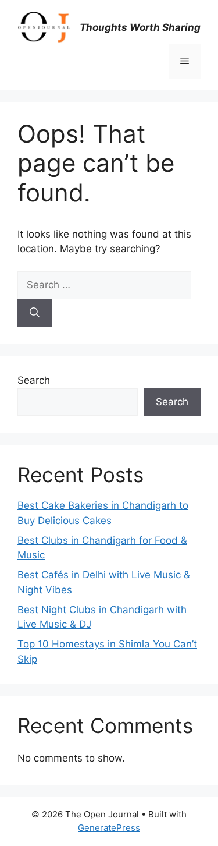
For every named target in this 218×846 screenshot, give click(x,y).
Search (33, 380)
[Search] (34, 313)
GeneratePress (109, 827)
